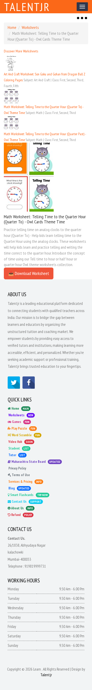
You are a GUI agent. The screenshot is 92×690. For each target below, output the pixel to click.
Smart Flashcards (28, 495)
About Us (21, 508)
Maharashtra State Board (35, 461)
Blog (18, 488)
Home (12, 27)
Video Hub (20, 442)
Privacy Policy (17, 468)
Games (20, 422)
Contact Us (26, 501)
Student (18, 448)
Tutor (16, 455)
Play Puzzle (23, 428)
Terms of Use (20, 475)
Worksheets (30, 27)
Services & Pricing (25, 481)
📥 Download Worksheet (28, 273)
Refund (21, 515)
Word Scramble (25, 435)
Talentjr (27, 6)
